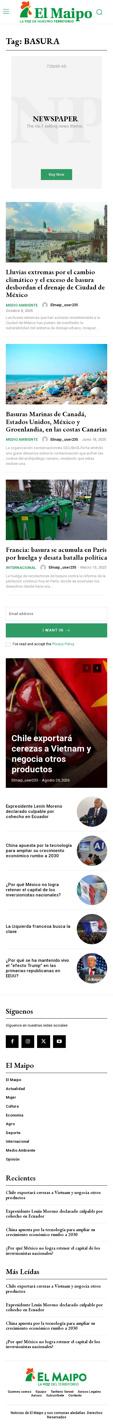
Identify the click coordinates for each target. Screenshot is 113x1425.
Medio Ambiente (22, 305)
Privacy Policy (63, 644)
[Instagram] (27, 1041)
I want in (53, 630)
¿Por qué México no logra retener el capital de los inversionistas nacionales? (33, 890)
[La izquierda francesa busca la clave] (92, 929)
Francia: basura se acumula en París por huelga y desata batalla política (56, 553)
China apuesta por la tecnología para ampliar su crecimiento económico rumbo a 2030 (39, 850)
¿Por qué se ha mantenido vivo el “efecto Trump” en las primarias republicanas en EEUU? (37, 968)
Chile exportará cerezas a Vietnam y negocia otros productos (51, 753)
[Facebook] (12, 1041)
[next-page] (97, 668)
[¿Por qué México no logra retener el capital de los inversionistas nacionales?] (92, 890)
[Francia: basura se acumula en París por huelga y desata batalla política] (56, 510)
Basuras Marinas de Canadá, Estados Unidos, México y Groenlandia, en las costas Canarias (56, 421)
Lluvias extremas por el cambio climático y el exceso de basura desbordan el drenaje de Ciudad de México (55, 283)
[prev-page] (87, 668)
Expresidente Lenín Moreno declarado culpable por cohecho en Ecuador (34, 811)
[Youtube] (59, 1041)
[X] (43, 1041)
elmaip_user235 (64, 305)
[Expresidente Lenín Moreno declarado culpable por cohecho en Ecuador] (92, 811)
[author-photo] (46, 305)
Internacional (21, 567)
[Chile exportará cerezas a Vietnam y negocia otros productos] (56, 723)
